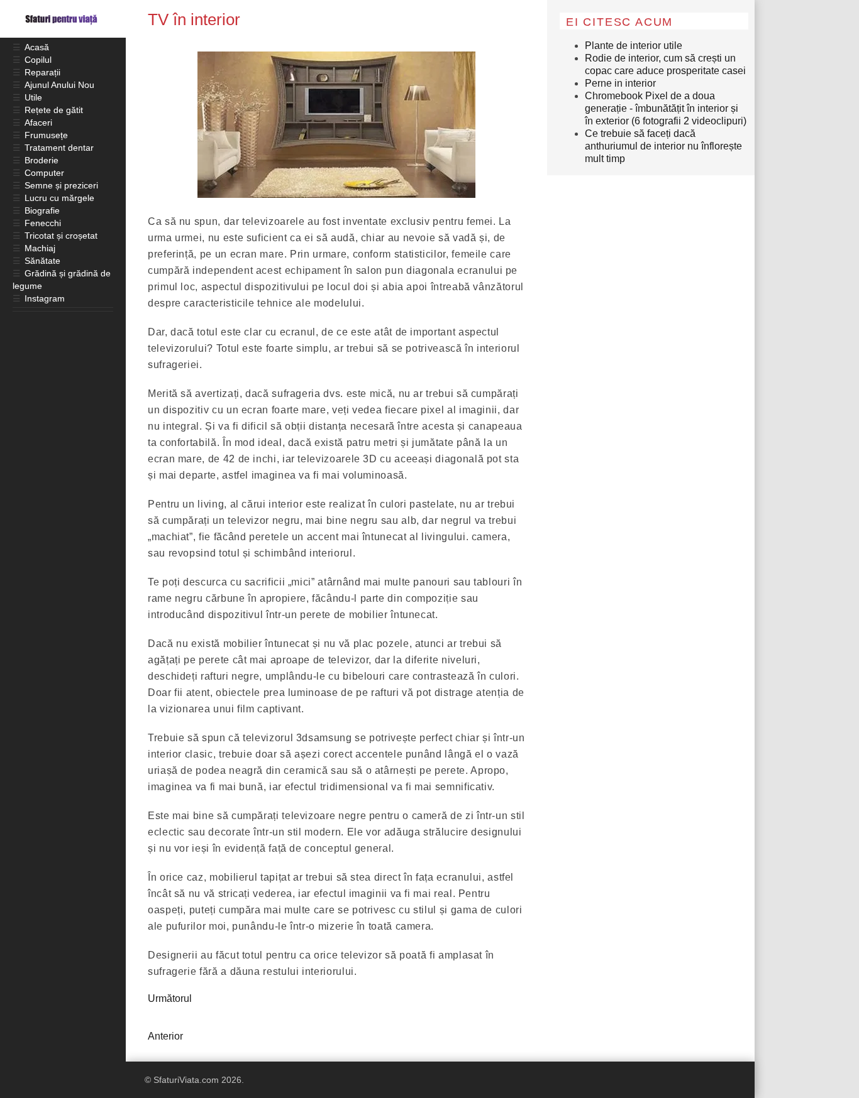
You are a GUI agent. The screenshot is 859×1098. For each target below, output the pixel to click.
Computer (44, 173)
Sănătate (42, 261)
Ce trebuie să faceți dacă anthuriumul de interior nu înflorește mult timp (663, 146)
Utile (33, 97)
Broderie (41, 160)
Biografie (42, 210)
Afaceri (38, 122)
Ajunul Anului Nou (59, 85)
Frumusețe (46, 135)
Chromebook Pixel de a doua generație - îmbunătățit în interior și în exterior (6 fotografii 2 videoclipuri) (665, 108)
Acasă (37, 47)
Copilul (38, 60)
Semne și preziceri (61, 185)
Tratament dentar (59, 148)
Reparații (42, 72)
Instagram (45, 298)
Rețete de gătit (54, 110)
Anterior (165, 1036)
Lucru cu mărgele (59, 198)
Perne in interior (620, 83)
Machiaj (40, 248)
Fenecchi (43, 223)
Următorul (170, 998)
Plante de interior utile (633, 45)
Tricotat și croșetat (61, 236)
